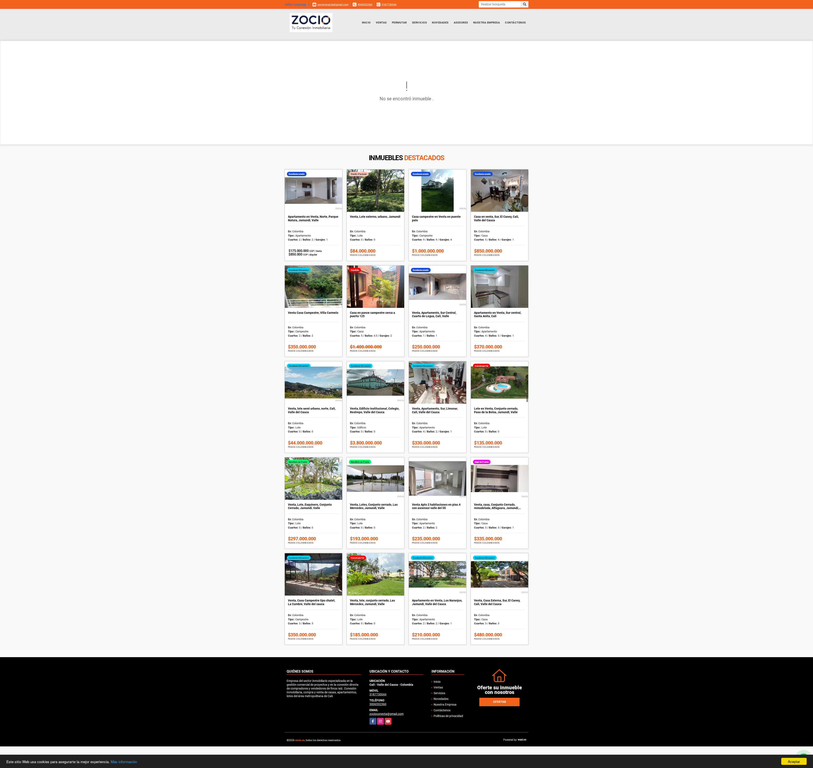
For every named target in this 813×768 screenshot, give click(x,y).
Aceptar (794, 761)
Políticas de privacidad (448, 716)
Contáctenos (515, 22)
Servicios (419, 22)
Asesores (461, 22)
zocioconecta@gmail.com (332, 4)
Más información (124, 761)
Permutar (399, 22)
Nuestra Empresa (486, 22)
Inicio (366, 22)
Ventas (381, 22)
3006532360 (365, 4)
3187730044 (389, 4)
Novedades (440, 22)
